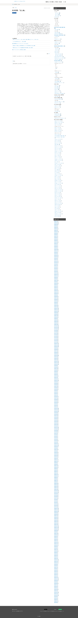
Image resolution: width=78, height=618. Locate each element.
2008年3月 (55, 486)
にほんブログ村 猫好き (43, 611)
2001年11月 (56, 593)
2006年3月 (55, 521)
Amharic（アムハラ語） (58, 123)
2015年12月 (56, 361)
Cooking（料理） (57, 111)
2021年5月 (55, 268)
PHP (55, 68)
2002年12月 (56, 577)
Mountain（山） (57, 43)
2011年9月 (55, 430)
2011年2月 (55, 440)
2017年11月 (56, 327)
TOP (13, 4)
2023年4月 (55, 252)
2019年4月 (55, 302)
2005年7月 (55, 533)
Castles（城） (56, 52)
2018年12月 (56, 308)
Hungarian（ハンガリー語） (58, 159)
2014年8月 (55, 384)
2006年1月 (55, 524)
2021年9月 (55, 264)
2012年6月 (55, 417)
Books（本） (56, 89)
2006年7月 (55, 515)
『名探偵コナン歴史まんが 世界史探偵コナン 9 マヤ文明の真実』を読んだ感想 (23, 45)
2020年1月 (55, 289)
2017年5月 (55, 336)
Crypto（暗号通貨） (57, 81)
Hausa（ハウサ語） (57, 155)
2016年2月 (55, 358)
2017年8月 (55, 331)
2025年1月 (55, 243)
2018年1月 (55, 324)
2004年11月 (56, 543)
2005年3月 (55, 537)
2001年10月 (56, 595)
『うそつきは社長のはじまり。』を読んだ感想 (19, 41)
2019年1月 (55, 306)
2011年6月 (55, 434)
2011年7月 (55, 433)
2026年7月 (55, 221)
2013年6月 (55, 399)
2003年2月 (55, 574)
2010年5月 (55, 452)
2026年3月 (55, 227)
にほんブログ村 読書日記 (51, 611)
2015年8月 (55, 367)
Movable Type (56, 78)
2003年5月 (55, 570)
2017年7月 (55, 333)
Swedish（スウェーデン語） (58, 203)
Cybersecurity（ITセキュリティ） (59, 82)
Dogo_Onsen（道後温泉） (58, 33)
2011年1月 (55, 442)
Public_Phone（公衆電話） (58, 59)
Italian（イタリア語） (57, 164)
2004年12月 (56, 542)
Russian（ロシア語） (57, 192)
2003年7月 (55, 567)
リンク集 (64, 1)
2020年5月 (55, 283)
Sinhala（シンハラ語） (57, 195)
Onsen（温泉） (57, 29)
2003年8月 (55, 565)
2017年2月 (55, 340)
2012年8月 (55, 414)
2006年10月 (56, 511)
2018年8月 (55, 314)
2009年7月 (55, 465)
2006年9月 (55, 512)
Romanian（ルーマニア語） (58, 191)
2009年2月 (55, 471)
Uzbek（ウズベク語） (57, 212)
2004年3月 (55, 555)
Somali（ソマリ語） (57, 199)
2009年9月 (55, 462)
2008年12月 (56, 474)
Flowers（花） (56, 51)
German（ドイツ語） (57, 152)
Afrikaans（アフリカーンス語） (59, 122)
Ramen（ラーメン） (57, 107)
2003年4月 (55, 571)
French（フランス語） (57, 148)
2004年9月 (55, 546)
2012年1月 (55, 424)
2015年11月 (56, 362)
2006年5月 (55, 518)
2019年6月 (55, 299)
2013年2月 (55, 405)
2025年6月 (55, 237)
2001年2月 (55, 598)
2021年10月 (56, 262)
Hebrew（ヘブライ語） (58, 156)
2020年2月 (55, 287)
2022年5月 (55, 256)
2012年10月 (56, 411)
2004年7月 (55, 549)
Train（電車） (56, 36)
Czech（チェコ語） (57, 140)
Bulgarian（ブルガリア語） (58, 130)
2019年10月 (56, 293)
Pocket (55, 609)
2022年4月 (55, 258)
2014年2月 (55, 393)
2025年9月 (55, 233)
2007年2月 (55, 505)
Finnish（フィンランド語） (58, 147)
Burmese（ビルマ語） (57, 131)
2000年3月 (55, 599)
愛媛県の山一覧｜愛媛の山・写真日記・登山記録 (54, 1)
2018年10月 (56, 311)
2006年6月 (55, 517)
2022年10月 (56, 255)
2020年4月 (55, 284)
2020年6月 (55, 281)
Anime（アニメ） (57, 85)
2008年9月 (55, 477)
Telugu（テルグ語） (57, 207)
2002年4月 (55, 586)
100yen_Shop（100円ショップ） (59, 101)
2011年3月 (55, 439)
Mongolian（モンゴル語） (58, 180)
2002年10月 (56, 580)
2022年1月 (55, 259)
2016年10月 (56, 346)
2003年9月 (55, 564)
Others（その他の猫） (57, 15)
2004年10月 (56, 545)
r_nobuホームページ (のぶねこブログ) (19, 1)
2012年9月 (55, 412)
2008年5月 (55, 483)
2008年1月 (55, 489)
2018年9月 (55, 312)
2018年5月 (55, 318)
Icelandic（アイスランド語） (58, 160)
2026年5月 (55, 224)
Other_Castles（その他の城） (58, 55)
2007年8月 (55, 496)
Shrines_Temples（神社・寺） (58, 56)
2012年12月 (56, 408)
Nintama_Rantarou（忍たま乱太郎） (59, 93)
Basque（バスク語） (57, 127)
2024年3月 (55, 249)
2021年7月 (55, 265)
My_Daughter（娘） (57, 115)
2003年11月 (56, 561)
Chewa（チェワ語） (57, 134)
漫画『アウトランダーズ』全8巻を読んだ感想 (19, 49)
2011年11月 (56, 427)
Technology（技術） (57, 60)
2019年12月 (56, 290)
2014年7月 (55, 386)
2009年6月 (55, 467)
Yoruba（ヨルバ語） (57, 215)
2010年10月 (56, 446)
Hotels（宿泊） (56, 32)
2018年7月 (55, 315)
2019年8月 (55, 296)
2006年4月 (55, 520)
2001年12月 (56, 592)
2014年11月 (56, 380)
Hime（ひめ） (56, 14)
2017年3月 (55, 339)
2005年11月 (56, 527)
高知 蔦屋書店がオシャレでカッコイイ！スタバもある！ (20, 43)
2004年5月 (55, 552)
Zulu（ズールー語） (57, 216)
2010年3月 (55, 455)
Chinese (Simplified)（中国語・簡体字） (60, 135)
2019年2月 (55, 305)
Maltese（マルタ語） (57, 179)
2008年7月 (55, 480)
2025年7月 (55, 236)
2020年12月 (56, 274)
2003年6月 (55, 568)
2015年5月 (55, 371)
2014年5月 (55, 389)
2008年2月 (55, 487)
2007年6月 (55, 499)
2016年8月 (55, 349)
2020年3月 (55, 286)
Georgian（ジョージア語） (58, 151)
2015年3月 (55, 374)
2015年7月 (55, 368)
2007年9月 (55, 495)
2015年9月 (55, 365)
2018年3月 (55, 321)
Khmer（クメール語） (57, 168)
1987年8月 (55, 602)
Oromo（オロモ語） (57, 184)
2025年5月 (55, 239)
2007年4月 (55, 502)
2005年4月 (55, 536)
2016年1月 (55, 359)
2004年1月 (55, 558)
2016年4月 (55, 355)
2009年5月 (55, 468)
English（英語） (57, 96)
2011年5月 (55, 436)
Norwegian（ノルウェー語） (58, 183)
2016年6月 (55, 352)
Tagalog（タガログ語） (58, 204)
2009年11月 (56, 461)
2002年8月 (55, 583)
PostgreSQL (56, 72)
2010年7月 (55, 449)
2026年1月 (55, 230)
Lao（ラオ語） (56, 172)
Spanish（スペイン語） (58, 200)
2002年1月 (55, 590)
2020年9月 (55, 277)
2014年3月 (55, 392)
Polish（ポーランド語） (58, 188)
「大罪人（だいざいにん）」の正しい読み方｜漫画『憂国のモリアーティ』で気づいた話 (25, 39)
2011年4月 (55, 437)
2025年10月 (56, 231)
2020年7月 (55, 280)
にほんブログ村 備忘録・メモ (59, 611)
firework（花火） (57, 48)
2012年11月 (56, 409)
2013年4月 (55, 402)
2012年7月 (55, 415)
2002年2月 (55, 589)
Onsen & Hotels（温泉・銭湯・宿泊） (59, 27)
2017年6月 (55, 334)
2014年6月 (55, 387)
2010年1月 (55, 458)
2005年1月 (55, 540)
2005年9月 (55, 530)
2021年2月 (55, 271)
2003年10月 (56, 562)
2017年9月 (55, 330)
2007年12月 (56, 490)
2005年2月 (55, 539)
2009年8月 (55, 464)
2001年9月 (55, 596)
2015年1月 (55, 377)
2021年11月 (56, 261)
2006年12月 (56, 508)
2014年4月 (55, 390)
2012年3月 (55, 421)
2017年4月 (55, 337)
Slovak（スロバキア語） (58, 196)
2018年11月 (56, 309)
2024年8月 (55, 246)
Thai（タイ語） (57, 208)
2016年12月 (56, 343)
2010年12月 (56, 443)
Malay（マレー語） (57, 176)
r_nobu (16, 7)
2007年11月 (56, 492)
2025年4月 (55, 240)
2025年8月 (55, 234)
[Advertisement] (31, 72)
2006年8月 (55, 514)
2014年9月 (55, 383)
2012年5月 (55, 418)
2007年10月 (56, 493)
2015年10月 (56, 364)
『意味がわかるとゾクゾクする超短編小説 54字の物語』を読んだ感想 (22, 47)
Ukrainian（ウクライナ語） (58, 211)
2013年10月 (56, 396)
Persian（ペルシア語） (58, 187)
